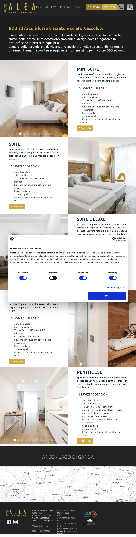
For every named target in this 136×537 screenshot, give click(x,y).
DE (132, 10)
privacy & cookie (64, 531)
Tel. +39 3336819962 (40, 518)
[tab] (102, 88)
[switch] (53, 278)
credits (60, 534)
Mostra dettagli (114, 287)
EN (132, 7)
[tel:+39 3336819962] (121, 7)
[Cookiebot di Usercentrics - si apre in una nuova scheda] (114, 239)
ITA (132, 4)
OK (106, 296)
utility (75, 531)
